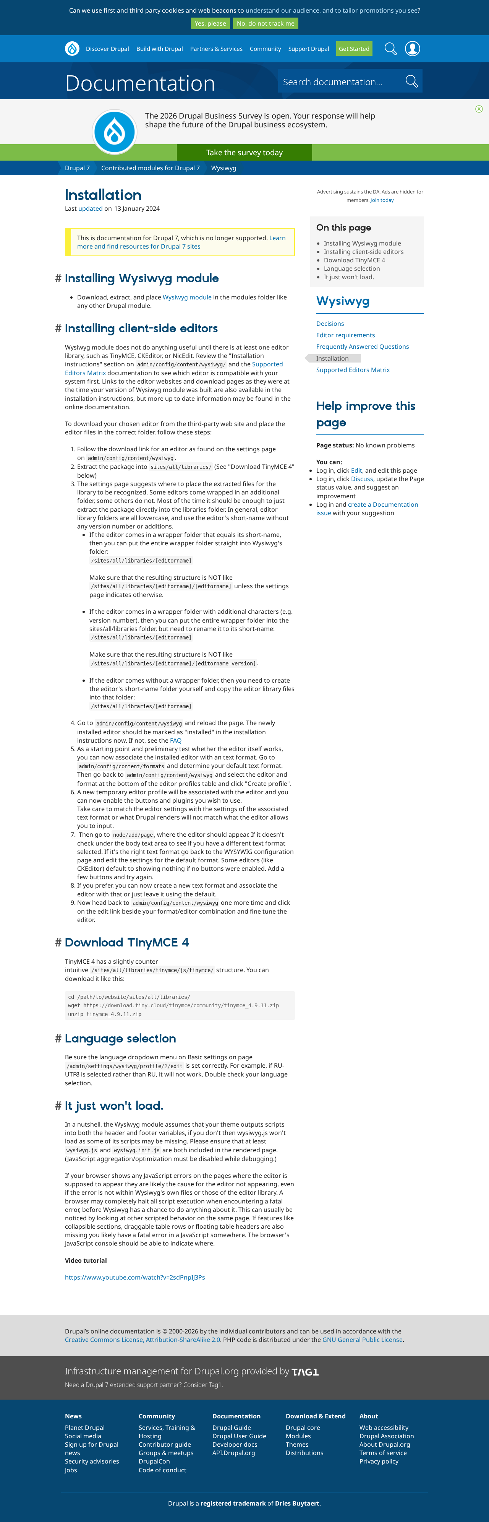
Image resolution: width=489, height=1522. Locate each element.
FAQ (176, 740)
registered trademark (233, 1503)
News (73, 1416)
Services (150, 1427)
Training (177, 1427)
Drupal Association (386, 1436)
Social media (83, 1436)
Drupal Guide (231, 1427)
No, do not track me (266, 23)
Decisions (330, 323)
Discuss (362, 479)
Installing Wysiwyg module (362, 243)
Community (265, 48)
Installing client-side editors (364, 251)
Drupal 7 (77, 168)
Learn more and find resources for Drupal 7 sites (181, 242)
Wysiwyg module (187, 297)
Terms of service (383, 1453)
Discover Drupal (107, 48)
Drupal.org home (72, 48)
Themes (297, 1444)
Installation (332, 358)
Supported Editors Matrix (353, 370)
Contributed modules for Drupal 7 (150, 168)
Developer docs (234, 1444)
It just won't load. (349, 277)
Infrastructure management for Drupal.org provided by (178, 1370)
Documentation (140, 80)
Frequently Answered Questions (362, 346)
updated (90, 208)
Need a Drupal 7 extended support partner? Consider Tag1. (144, 1385)
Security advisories (92, 1461)
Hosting (150, 1436)
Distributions (305, 1453)
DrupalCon (154, 1461)
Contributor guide (165, 1444)
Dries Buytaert (297, 1503)
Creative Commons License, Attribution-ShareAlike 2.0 (142, 1339)
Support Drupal (308, 48)
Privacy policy (378, 1461)
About (368, 1416)
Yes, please (210, 23)
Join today (382, 200)
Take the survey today (244, 152)
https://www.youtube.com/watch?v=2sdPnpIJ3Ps (135, 1277)
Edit (356, 470)
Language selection (352, 268)
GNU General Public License (362, 1339)
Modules (298, 1436)
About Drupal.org (384, 1444)
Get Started (354, 48)
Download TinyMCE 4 (354, 260)
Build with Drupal (159, 48)
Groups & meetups (166, 1453)
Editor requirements (345, 335)
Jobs (71, 1470)
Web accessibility (383, 1427)
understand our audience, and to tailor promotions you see (332, 10)
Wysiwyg (223, 168)
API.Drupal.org (233, 1453)
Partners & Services (216, 48)
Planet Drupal (85, 1427)
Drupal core (303, 1427)
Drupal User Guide (239, 1436)
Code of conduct (162, 1470)
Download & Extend (316, 1416)
